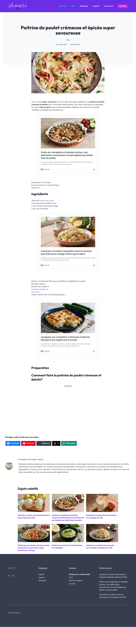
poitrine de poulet (46, 200)
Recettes (62, 6)
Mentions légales (75, 581)
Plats (73, 6)
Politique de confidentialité (79, 574)
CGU (71, 577)
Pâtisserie (84, 6)
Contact (122, 6)
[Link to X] (9, 575)
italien (53, 203)
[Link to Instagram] (12, 575)
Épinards (35, 292)
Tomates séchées (38, 289)
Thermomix (108, 6)
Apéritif (96, 6)
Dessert (42, 577)
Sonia (68, 40)
